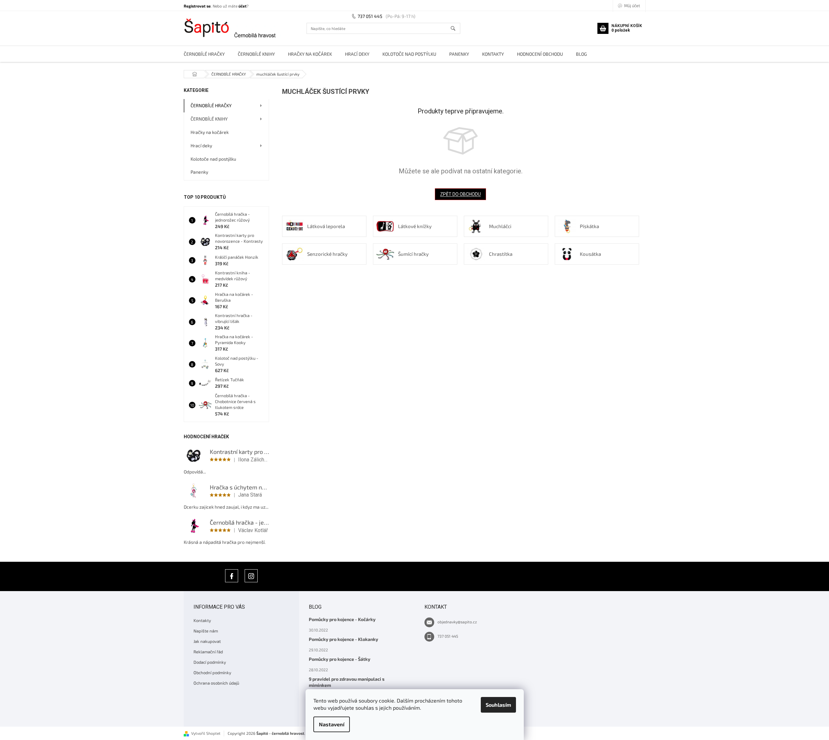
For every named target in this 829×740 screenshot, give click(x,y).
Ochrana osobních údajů (216, 683)
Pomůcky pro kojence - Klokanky (343, 639)
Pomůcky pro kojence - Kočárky (342, 619)
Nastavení (331, 724)
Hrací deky (201, 145)
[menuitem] (204, 54)
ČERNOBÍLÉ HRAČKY (211, 105)
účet (242, 6)
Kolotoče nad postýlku (213, 159)
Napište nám (205, 630)
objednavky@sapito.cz (457, 621)
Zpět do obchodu (460, 194)
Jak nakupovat (207, 641)
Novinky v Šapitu (231, 575)
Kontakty (202, 620)
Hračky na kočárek (210, 132)
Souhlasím (498, 705)
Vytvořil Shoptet (206, 733)
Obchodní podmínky (212, 672)
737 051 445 (370, 16)
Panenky (199, 172)
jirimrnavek (251, 575)
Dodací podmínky (209, 662)
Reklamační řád (208, 651)
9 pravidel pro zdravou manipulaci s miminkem (346, 682)
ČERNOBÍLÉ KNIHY (209, 119)
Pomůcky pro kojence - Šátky (339, 659)
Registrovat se (197, 6)
